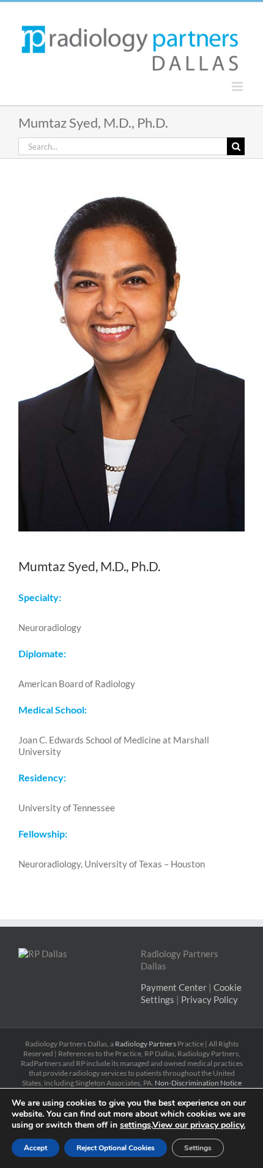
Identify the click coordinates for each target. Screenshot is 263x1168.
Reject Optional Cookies (115, 1148)
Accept (35, 1148)
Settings (198, 1148)
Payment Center (174, 987)
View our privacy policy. (198, 1125)
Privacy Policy (209, 999)
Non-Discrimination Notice (198, 1082)
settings (135, 1125)
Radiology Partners (145, 1043)
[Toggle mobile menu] (238, 86)
